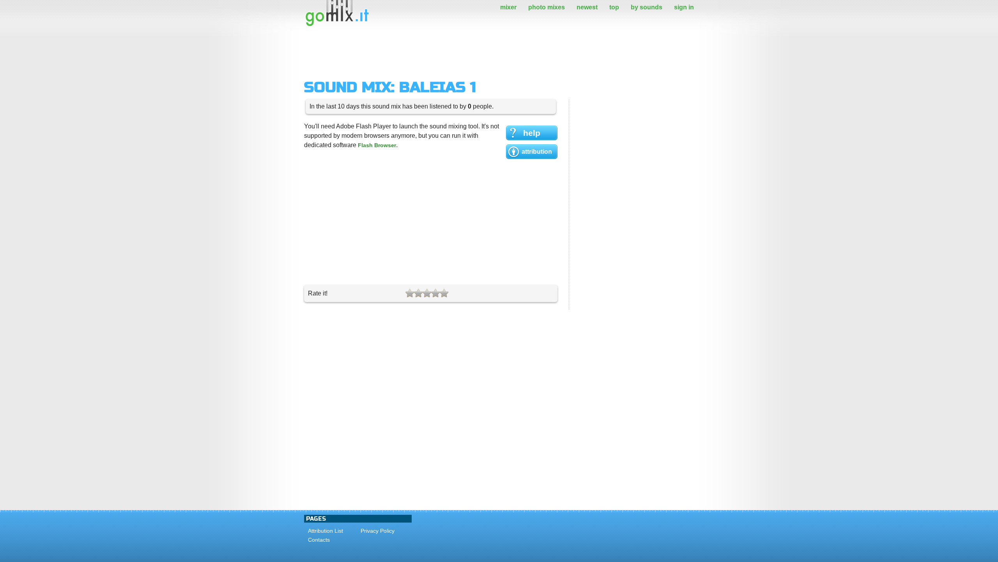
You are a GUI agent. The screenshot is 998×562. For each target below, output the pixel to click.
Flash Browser (377, 145)
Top (614, 7)
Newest (587, 7)
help (531, 132)
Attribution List (325, 531)
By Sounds (646, 7)
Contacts (319, 540)
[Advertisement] (446, 52)
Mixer (508, 7)
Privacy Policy (378, 531)
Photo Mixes (546, 7)
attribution (537, 151)
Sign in (684, 7)
